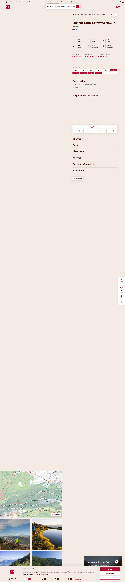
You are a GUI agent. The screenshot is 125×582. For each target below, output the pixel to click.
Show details (78, 579)
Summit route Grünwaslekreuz (99, 14)
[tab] (53, 2)
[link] (74, 2)
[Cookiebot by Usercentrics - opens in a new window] (12, 579)
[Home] (73, 14)
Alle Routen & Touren (86, 14)
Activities (77, 14)
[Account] (123, 2)
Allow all (110, 569)
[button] (94, 139)
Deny (110, 577)
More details (75, 60)
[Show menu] (2, 6)
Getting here (36, 2)
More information (77, 87)
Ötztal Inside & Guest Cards (23, 2)
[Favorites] (120, 2)
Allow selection (110, 573)
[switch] (44, 579)
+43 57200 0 (11, 2)
